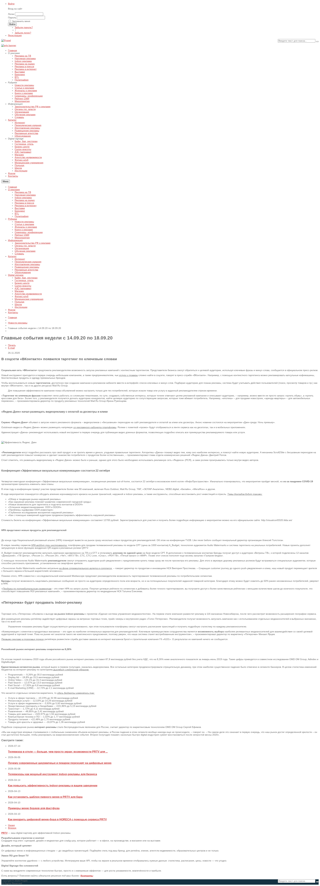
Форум (11, 309)
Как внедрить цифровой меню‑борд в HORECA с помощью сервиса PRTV (57, 819)
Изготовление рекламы (27, 264)
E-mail (11, 347)
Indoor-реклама (23, 197)
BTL (17, 213)
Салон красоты (23, 285)
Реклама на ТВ (23, 192)
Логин (11, 14)
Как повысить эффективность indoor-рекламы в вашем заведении (52, 785)
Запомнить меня (21, 21)
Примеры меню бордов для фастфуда (34, 808)
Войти (11, 3)
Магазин (19, 291)
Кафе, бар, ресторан (26, 277)
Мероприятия (22, 237)
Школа (18, 304)
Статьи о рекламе (24, 224)
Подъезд (19, 301)
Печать (12, 345)
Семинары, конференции (29, 232)
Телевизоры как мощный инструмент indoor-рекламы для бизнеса (52, 774)
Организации (22, 248)
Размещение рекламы (27, 267)
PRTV (4, 833)
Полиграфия (21, 216)
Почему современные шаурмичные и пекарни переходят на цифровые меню (60, 762)
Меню (5, 181)
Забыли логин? (23, 32)
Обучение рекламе (25, 251)
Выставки (20, 208)
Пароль (12, 17)
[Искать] (317, 41)
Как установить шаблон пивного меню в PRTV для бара (45, 796)
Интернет (20, 259)
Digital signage (16, 275)
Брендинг (20, 211)
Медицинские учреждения (29, 299)
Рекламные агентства (26, 269)
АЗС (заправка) (23, 288)
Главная (12, 187)
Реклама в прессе (24, 203)
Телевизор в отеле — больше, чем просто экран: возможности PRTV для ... (58, 751)
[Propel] (6, 40)
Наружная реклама (25, 195)
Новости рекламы (24, 221)
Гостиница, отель (24, 280)
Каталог (12, 256)
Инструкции (21, 307)
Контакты (13, 312)
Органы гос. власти (25, 245)
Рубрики (12, 219)
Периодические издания (28, 261)
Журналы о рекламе (26, 227)
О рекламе (14, 189)
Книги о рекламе (24, 229)
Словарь (19, 253)
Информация (15, 240)
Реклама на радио (25, 200)
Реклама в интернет (25, 205)
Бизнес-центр (22, 283)
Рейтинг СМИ (22, 235)
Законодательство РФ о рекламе (32, 243)
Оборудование (23, 272)
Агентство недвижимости (28, 293)
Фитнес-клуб (21, 296)
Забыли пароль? (24, 27)
